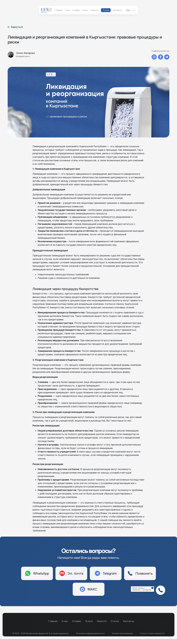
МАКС (92, 589)
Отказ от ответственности (152, 633)
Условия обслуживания (122, 633)
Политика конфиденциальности (90, 633)
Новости (94, 10)
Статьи (106, 10)
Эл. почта (75, 573)
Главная (58, 10)
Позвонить (144, 573)
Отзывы (76, 10)
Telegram (110, 573)
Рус (128, 10)
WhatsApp (41, 573)
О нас (67, 10)
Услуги (85, 10)
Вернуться (17, 27)
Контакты (117, 10)
